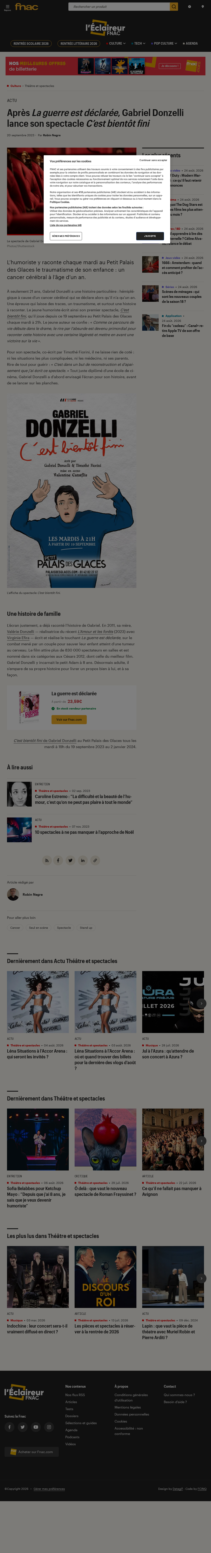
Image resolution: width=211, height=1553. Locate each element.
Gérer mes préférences (66, 236)
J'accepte (150, 236)
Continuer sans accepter (153, 160)
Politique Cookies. (60, 202)
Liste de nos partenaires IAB (66, 225)
